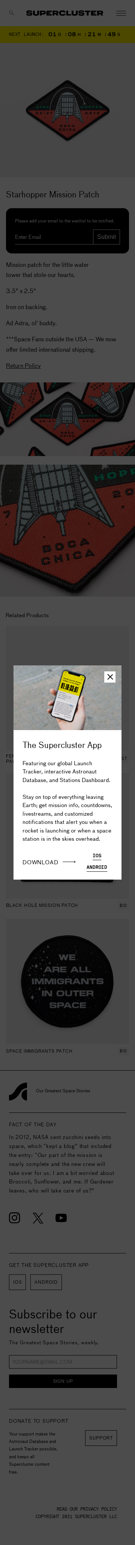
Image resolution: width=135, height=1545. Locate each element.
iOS (97, 856)
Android (97, 867)
